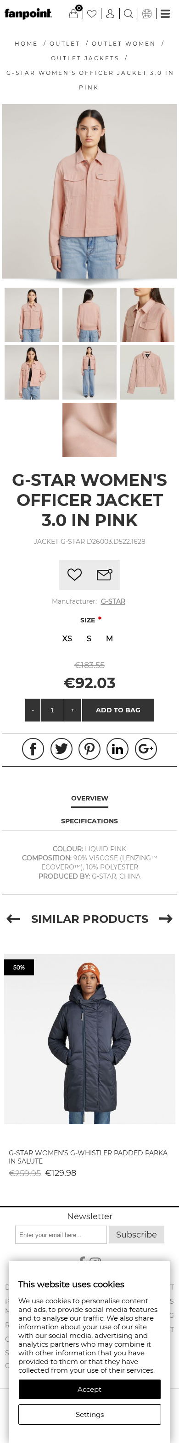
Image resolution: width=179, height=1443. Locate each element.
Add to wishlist (74, 575)
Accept (89, 1389)
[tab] (89, 799)
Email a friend (105, 575)
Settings (90, 1414)
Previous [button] (13, 919)
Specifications (89, 821)
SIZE (88, 620)
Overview (89, 798)
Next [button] (166, 919)
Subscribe (136, 1235)
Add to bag (118, 710)
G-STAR (113, 601)
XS (67, 638)
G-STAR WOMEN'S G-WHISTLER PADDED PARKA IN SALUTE (88, 1157)
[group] (89, 1039)
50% (19, 967)
